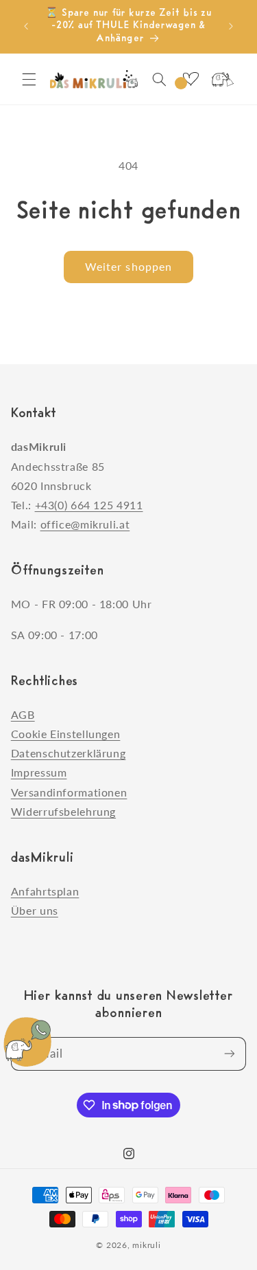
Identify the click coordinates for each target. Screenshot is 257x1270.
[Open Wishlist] (190, 79)
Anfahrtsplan (45, 891)
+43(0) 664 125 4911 (89, 504)
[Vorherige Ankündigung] (26, 27)
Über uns (34, 910)
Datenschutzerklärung (68, 752)
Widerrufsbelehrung (63, 811)
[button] (29, 79)
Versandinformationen (69, 792)
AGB (23, 714)
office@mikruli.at (85, 524)
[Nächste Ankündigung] (231, 27)
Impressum (39, 772)
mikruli (146, 1244)
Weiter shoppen (128, 266)
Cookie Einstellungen (66, 733)
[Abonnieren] (229, 1054)
